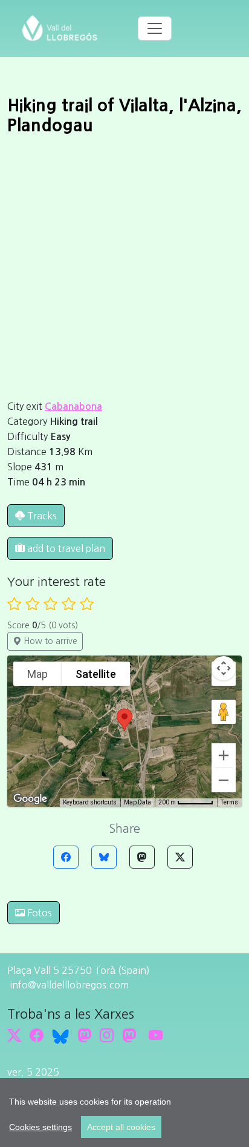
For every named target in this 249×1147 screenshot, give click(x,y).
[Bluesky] (104, 857)
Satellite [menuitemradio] (96, 674)
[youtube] (156, 1035)
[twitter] (14, 1035)
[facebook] (37, 1035)
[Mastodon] (142, 857)
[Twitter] (180, 857)
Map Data (137, 802)
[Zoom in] (224, 755)
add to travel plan (65, 548)
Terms (229, 802)
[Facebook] (66, 857)
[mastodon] (129, 1035)
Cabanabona (73, 406)
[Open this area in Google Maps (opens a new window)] (30, 799)
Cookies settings (40, 1127)
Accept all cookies (121, 1127)
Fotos (38, 913)
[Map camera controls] (224, 668)
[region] (124, 1112)
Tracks (42, 516)
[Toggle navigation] (155, 28)
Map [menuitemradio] (37, 674)
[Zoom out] (224, 780)
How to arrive (49, 641)
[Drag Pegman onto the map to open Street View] (224, 712)
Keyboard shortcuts (90, 802)
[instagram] (107, 1035)
